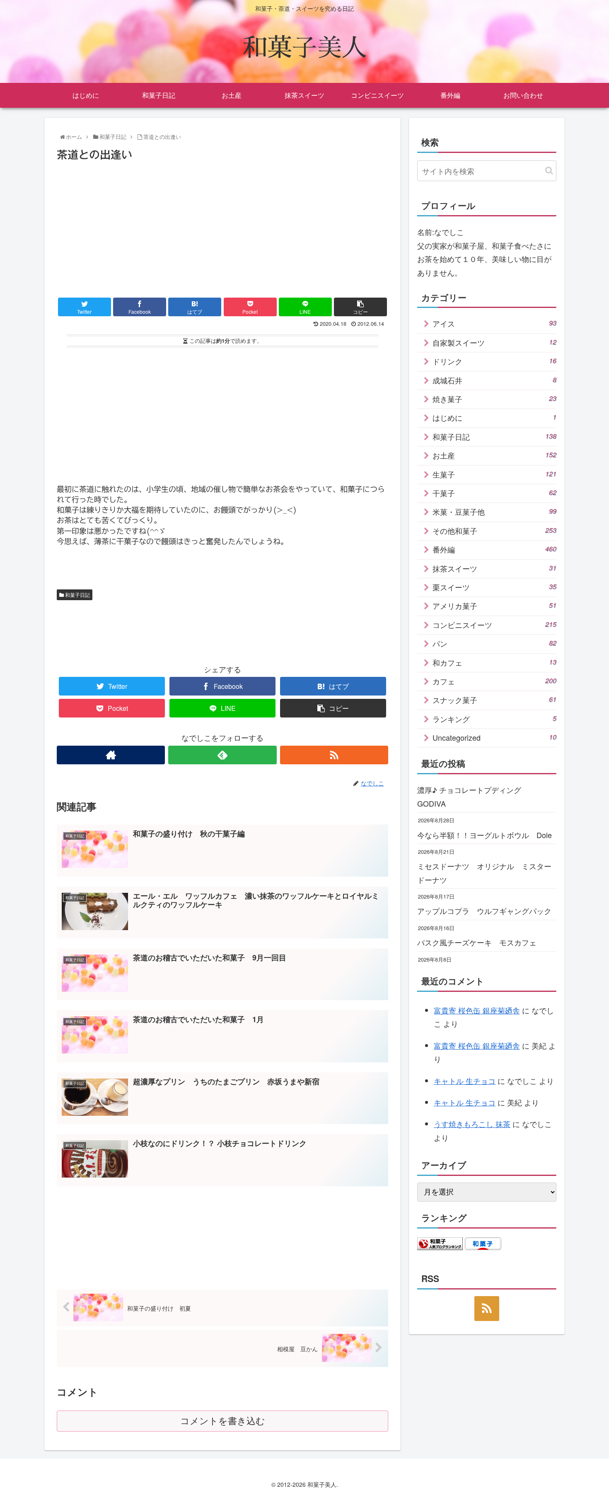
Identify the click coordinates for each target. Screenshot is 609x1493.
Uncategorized (494, 737)
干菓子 (494, 492)
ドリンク (494, 361)
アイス (494, 323)
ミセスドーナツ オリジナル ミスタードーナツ (484, 872)
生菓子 (494, 474)
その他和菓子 (494, 530)
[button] (549, 170)
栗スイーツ (494, 587)
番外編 (494, 549)
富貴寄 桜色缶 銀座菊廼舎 (477, 1010)
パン (494, 643)
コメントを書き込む (222, 1421)
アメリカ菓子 (494, 605)
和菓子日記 (77, 594)
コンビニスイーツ (494, 624)
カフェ (494, 681)
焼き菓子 (494, 398)
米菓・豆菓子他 (494, 511)
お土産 (494, 455)
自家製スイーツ (494, 342)
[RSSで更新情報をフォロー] (334, 755)
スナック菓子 (494, 699)
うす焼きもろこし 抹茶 (472, 1123)
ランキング (494, 718)
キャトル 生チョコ (464, 1080)
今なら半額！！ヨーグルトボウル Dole (484, 834)
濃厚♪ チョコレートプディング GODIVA (473, 796)
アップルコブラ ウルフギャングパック (484, 910)
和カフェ (494, 662)
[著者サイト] (111, 755)
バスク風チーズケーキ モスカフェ (476, 942)
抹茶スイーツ (494, 568)
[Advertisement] (222, 226)
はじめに (494, 417)
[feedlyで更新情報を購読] (222, 755)
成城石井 (494, 380)
